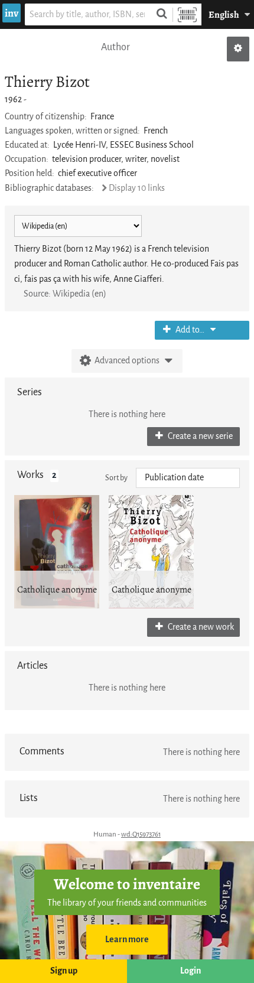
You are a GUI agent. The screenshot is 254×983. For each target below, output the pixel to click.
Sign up (63, 971)
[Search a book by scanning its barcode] (187, 14)
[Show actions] (238, 49)
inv (11, 13)
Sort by (116, 478)
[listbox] (188, 478)
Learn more (127, 939)
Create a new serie (199, 436)
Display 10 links (137, 188)
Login (190, 971)
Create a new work (200, 627)
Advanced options (127, 360)
